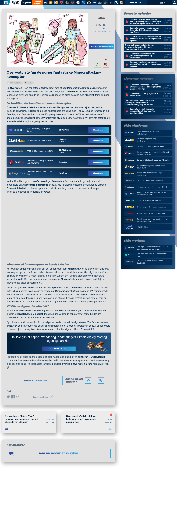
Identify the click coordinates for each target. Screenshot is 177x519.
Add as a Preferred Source (102, 46)
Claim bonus (98, 130)
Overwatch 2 (16, 83)
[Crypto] (50, 2)
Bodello (101, 18)
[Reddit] (17, 397)
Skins (30, 83)
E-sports (26, 2)
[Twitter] (8, 397)
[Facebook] (13, 397)
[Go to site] (16, 130)
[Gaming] (45, 2)
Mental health (37, 3)
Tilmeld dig (58, 348)
